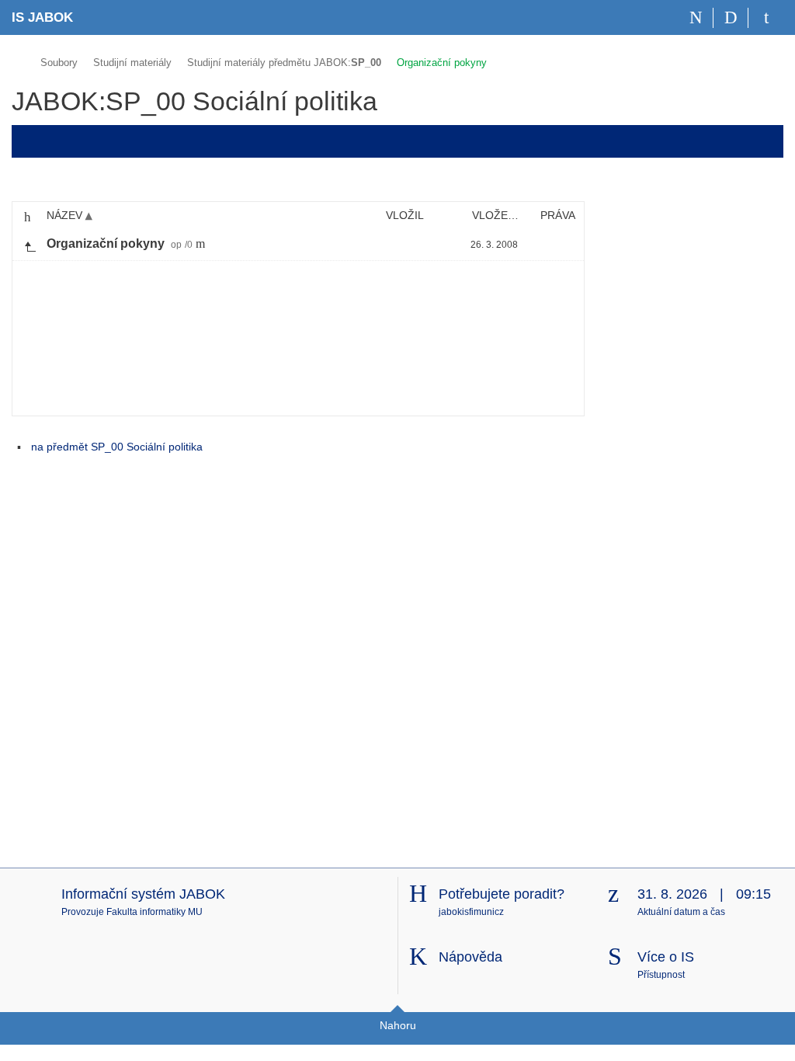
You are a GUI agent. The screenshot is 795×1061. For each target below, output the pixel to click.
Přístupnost (661, 974)
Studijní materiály (132, 62)
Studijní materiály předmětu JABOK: (284, 62)
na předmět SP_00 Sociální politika (117, 446)
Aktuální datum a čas (681, 911)
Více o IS (665, 957)
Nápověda (470, 957)
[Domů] (696, 18)
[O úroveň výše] (29, 244)
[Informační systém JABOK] (18, 60)
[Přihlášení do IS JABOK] (765, 18)
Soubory (59, 62)
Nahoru (398, 1025)
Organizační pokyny (442, 62)
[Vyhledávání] (730, 18)
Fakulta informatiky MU (154, 911)
